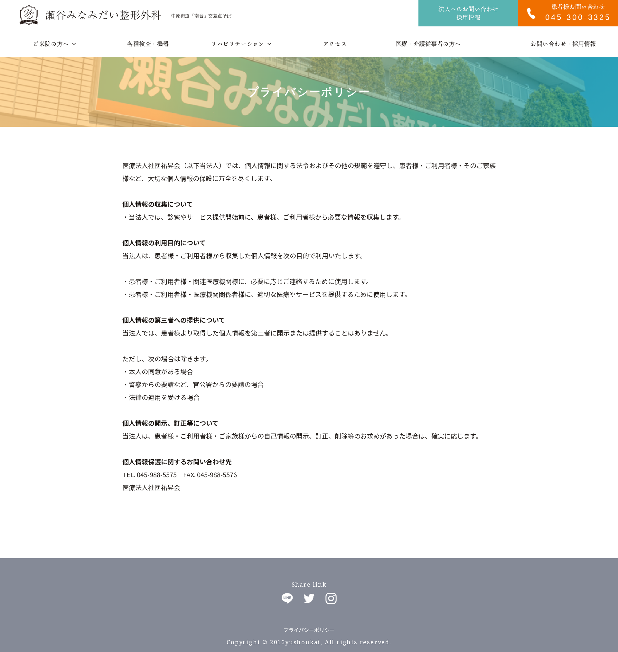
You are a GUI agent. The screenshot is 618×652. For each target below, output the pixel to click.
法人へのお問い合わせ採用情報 (468, 13)
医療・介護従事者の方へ (428, 44)
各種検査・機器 (148, 44)
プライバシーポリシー (309, 630)
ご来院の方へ (51, 44)
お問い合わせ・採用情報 (563, 44)
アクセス (335, 44)
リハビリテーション (237, 44)
